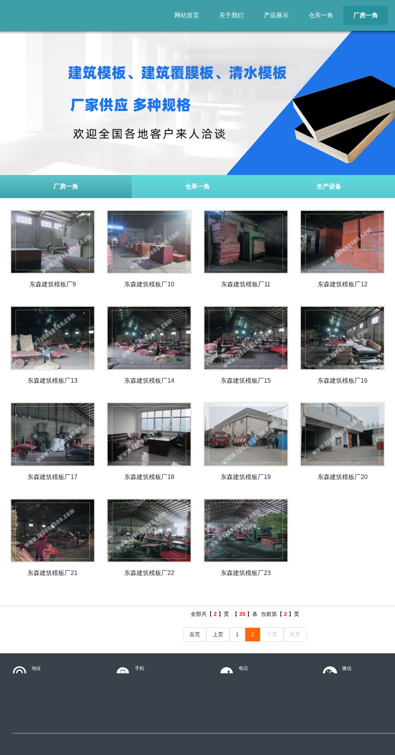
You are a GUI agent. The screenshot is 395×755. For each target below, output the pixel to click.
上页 (218, 634)
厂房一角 (365, 15)
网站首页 (186, 15)
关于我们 (231, 15)
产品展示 (276, 15)
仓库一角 (321, 15)
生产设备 (329, 186)
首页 (194, 634)
